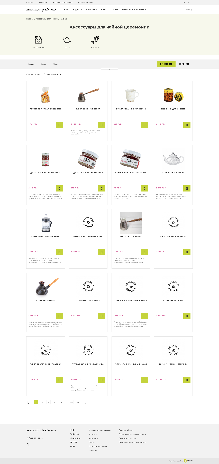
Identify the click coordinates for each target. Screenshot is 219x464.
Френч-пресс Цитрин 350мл (45, 236)
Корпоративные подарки (62, 3)
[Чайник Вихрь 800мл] (173, 159)
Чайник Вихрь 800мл (173, 173)
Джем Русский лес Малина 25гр (88, 173)
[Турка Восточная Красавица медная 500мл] (46, 350)
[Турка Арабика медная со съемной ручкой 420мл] (173, 350)
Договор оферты (126, 430)
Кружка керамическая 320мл (131, 109)
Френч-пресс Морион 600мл (88, 236)
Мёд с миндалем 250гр (173, 109)
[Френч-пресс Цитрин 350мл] (46, 223)
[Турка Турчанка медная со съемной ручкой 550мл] (173, 223)
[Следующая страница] (85, 402)
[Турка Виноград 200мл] (88, 95)
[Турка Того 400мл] (46, 287)
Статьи (92, 442)
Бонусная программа (134, 10)
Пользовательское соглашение (132, 442)
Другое (105, 10)
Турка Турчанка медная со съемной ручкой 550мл (173, 237)
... (66, 402)
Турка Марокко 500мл (88, 300)
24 (71, 402)
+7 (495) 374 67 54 (34, 438)
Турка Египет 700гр (173, 300)
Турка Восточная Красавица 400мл (88, 364)
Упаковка (91, 10)
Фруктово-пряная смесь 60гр (46, 109)
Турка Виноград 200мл (88, 109)
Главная (30, 19)
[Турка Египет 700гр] (173, 287)
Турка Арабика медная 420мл (131, 364)
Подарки (77, 10)
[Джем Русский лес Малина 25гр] (88, 159)
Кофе (115, 10)
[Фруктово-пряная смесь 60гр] (46, 95)
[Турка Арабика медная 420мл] (131, 350)
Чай (66, 10)
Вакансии (93, 450)
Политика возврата (127, 438)
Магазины (43, 3)
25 (78, 402)
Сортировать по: (33, 74)
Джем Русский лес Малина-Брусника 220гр (45, 173)
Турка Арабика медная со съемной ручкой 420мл (173, 364)
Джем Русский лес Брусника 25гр (131, 173)
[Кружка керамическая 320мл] (131, 95)
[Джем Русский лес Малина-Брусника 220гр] (46, 159)
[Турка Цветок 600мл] (131, 223)
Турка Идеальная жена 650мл (130, 300)
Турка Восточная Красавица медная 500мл (45, 364)
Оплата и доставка (85, 3)
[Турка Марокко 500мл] (88, 287)
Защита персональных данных (132, 434)
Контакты (93, 434)
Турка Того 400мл (45, 300)
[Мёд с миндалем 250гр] (173, 95)
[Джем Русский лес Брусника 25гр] (131, 159)
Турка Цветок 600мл (131, 236)
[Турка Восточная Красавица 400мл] (88, 350)
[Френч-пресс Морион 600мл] (88, 223)
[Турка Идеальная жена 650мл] (131, 287)
